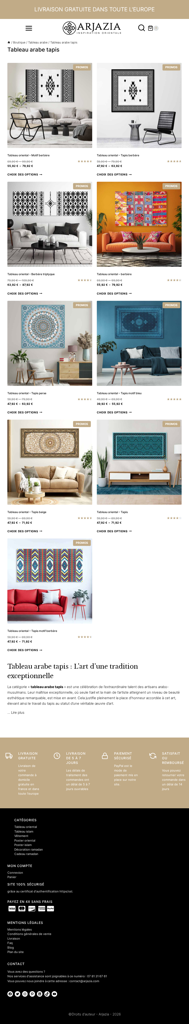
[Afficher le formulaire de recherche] (142, 28)
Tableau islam (23, 831)
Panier (11, 877)
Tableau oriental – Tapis (112, 512)
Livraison (13, 938)
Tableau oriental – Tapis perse (26, 393)
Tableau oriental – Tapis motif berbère (32, 631)
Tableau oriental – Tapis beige (26, 512)
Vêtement (21, 836)
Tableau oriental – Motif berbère (28, 155)
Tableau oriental (25, 827)
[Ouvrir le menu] (29, 28)
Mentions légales (19, 929)
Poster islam (23, 845)
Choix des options (22, 174)
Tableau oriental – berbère (114, 274)
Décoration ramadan (28, 849)
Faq (10, 943)
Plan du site (15, 952)
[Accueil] (8, 42)
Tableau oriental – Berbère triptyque (31, 274)
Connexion (15, 872)
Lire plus (17, 712)
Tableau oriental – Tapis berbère (118, 155)
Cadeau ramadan (26, 854)
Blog (10, 947)
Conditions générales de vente (29, 934)
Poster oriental (24, 840)
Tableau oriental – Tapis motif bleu (119, 393)
